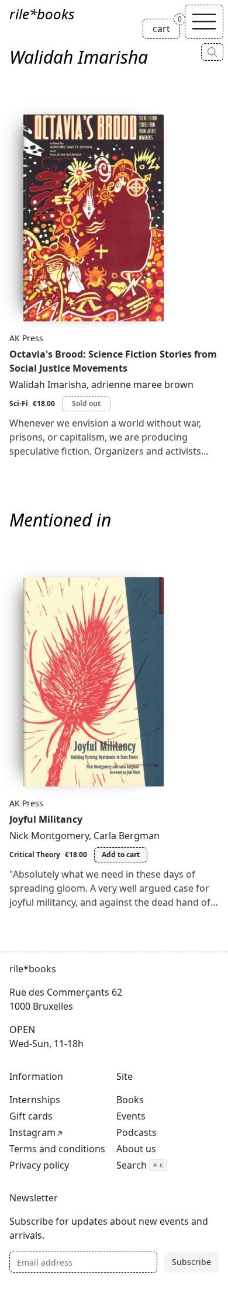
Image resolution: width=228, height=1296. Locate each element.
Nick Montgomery (49, 835)
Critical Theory (34, 855)
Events (131, 1116)
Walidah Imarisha (48, 384)
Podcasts (136, 1132)
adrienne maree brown (142, 384)
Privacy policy (39, 1165)
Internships (34, 1099)
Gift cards (31, 1116)
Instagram (32, 1132)
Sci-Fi (18, 403)
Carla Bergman (127, 835)
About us (136, 1148)
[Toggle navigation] (204, 22)
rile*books (41, 13)
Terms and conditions (57, 1148)
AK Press (26, 338)
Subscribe (191, 1261)
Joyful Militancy (45, 819)
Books (130, 1099)
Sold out (86, 403)
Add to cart (121, 855)
